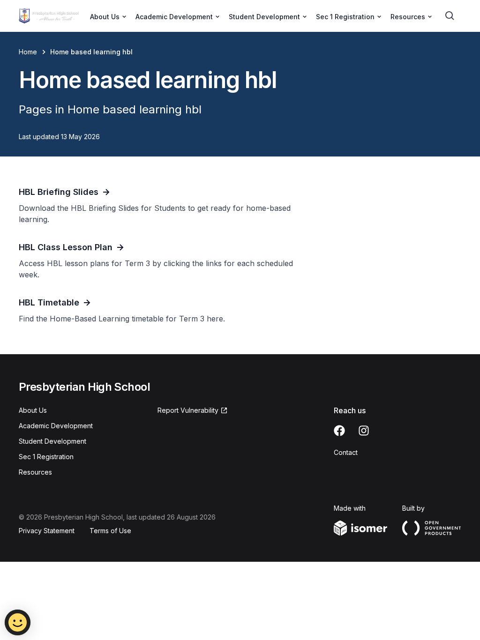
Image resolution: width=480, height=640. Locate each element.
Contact (346, 452)
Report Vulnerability (188, 410)
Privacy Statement (47, 531)
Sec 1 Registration (46, 457)
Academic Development (56, 426)
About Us (33, 410)
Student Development (52, 441)
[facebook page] (339, 430)
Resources (35, 472)
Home (28, 52)
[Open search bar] (450, 16)
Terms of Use (110, 531)
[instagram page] (363, 430)
